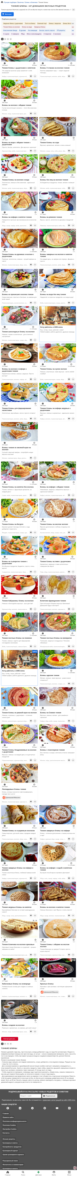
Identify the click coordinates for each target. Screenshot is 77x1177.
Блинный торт (42, 23)
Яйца (23, 34)
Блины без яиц (68, 23)
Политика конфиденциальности (14, 1121)
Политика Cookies (9, 1125)
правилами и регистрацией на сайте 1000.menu (59, 1100)
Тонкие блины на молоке (11, 27)
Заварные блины (39, 27)
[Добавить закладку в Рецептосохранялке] (31, 76)
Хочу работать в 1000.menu (51, 327)
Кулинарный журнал (10, 1150)
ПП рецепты (61, 30)
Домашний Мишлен (13, 797)
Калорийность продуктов (12, 1147)
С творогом (47, 34)
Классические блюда (10, 30)
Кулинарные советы (10, 1143)
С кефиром (15, 34)
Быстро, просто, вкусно (47, 30)
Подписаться (50, 1096)
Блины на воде (27, 27)
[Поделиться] (75, 1168)
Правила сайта (8, 1117)
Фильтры (8, 14)
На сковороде (32, 30)
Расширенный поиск (10, 1161)
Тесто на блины (30, 23)
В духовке (22, 30)
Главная (6, 1113)
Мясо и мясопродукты (34, 34)
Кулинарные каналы (10, 1168)
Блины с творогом (55, 23)
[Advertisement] (57, 94)
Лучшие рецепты (9, 1139)
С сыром (6, 34)
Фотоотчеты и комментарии (13, 1164)
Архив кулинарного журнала (13, 1154)
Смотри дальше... (9, 1039)
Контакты (6, 1133)
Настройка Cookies (9, 1129)
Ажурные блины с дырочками (13, 23)
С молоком (57, 34)
